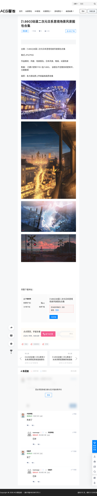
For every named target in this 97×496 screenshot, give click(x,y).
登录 (83, 11)
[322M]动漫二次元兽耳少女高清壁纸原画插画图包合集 (35, 359)
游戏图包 (57, 11)
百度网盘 (53, 317)
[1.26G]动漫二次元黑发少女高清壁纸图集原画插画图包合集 (62, 359)
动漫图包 (46, 11)
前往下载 (72, 31)
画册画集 (69, 11)
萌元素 (25, 31)
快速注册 (92, 11)
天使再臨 (29, 414)
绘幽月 (29, 451)
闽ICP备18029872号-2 (32, 492)
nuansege (36, 432)
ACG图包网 (17, 492)
